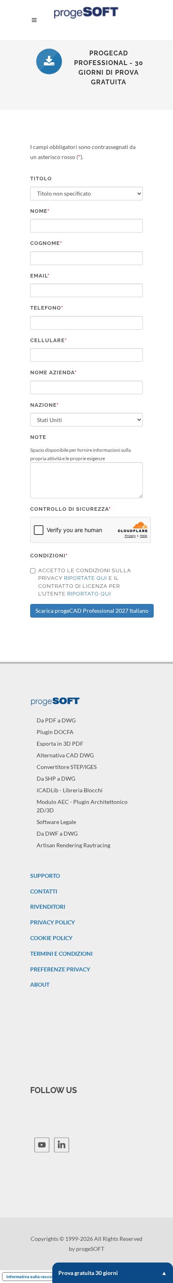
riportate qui (85, 578)
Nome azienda (53, 372)
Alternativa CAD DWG (65, 755)
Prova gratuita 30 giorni (88, 1272)
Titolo (41, 178)
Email (39, 276)
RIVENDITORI (47, 906)
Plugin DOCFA (55, 731)
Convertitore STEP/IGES (67, 766)
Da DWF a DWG (57, 833)
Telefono (46, 308)
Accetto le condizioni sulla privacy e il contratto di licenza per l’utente (84, 582)
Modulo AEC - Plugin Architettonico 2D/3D (82, 806)
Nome (39, 211)
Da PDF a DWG (56, 720)
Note (38, 437)
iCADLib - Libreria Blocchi (70, 790)
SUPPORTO (45, 875)
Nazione (44, 405)
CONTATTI (43, 891)
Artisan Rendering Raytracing (73, 845)
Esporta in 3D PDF (60, 743)
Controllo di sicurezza (70, 509)
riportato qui (89, 594)
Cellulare (48, 340)
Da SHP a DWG (56, 778)
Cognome (46, 243)
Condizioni (49, 556)
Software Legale (56, 821)
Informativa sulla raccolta (31, 1276)
